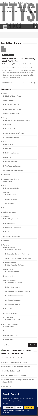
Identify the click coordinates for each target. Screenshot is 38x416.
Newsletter (9, 7)
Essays (5, 118)
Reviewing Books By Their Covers (18, 254)
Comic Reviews (10, 263)
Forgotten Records (13, 287)
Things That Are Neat (12, 138)
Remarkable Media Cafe (13, 228)
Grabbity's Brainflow (14, 250)
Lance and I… (9, 157)
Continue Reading (28, 83)
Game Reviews (10, 276)
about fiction (9, 327)
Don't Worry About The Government (17, 120)
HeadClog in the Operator (14, 219)
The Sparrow (6, 386)
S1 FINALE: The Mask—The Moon (13, 358)
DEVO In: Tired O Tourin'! (13, 96)
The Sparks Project (13, 300)
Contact (20, 3)
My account (29, 3)
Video (7, 192)
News (5, 208)
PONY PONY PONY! (13, 320)
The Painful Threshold (12, 236)
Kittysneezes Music (12, 188)
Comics (5, 94)
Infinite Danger (10, 223)
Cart (4, 3)
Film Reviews (9, 269)
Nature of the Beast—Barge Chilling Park (16, 367)
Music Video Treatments (13, 129)
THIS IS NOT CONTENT (10, 324)
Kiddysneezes (12, 199)
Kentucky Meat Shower (11, 179)
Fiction (5, 142)
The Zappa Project (13, 304)
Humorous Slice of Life (13, 109)
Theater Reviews (11, 313)
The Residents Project (15, 296)
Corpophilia (9, 144)
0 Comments (8, 82)
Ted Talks (10, 203)
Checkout (12, 3)
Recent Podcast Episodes (12, 353)
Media (5, 186)
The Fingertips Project (12, 166)
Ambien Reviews (8, 55)
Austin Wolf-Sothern (27, 64)
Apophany (8, 181)
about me (8, 331)
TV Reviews (9, 318)
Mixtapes (8, 125)
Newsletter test (21, 7)
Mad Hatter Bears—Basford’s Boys (14, 375)
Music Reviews (10, 280)
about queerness (11, 335)
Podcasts (6, 217)
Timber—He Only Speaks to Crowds (14, 362)
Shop (30, 7)
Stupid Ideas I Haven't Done (14, 133)
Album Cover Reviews (14, 283)
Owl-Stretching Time (10, 212)
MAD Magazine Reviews (15, 265)
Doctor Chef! (9, 100)
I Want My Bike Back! (12, 113)
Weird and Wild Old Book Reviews (19, 258)
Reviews (6, 245)
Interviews (6, 175)
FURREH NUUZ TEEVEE (12, 105)
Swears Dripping (11, 162)
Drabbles (8, 149)
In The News (11, 195)
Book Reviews (10, 247)
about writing (9, 340)
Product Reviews (11, 309)
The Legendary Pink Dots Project (18, 291)
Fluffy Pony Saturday (12, 153)
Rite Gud (8, 232)
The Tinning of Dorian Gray (14, 170)
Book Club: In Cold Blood (11, 371)
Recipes (6, 241)
